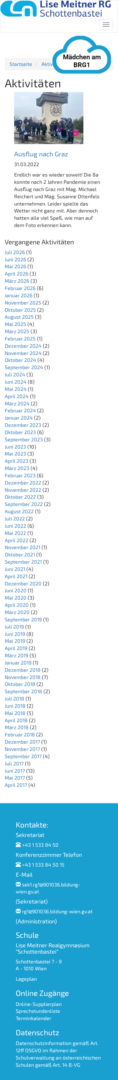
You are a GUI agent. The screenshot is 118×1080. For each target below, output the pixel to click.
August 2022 (19, 511)
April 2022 (16, 540)
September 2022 (24, 504)
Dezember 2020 (23, 583)
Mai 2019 (15, 641)
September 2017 (23, 756)
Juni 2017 (15, 771)
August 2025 (19, 317)
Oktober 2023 (20, 432)
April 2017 (16, 785)
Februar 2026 (20, 288)
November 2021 (22, 547)
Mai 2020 (15, 598)
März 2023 (17, 468)
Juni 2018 (15, 706)
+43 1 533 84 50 (40, 845)
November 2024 (23, 353)
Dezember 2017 (22, 742)
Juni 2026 (15, 259)
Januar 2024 (19, 418)
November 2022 (23, 490)
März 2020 (17, 612)
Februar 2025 (20, 338)
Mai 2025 (15, 324)
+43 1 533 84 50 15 (43, 865)
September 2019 (23, 619)
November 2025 (23, 302)
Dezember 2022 (23, 482)
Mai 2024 (15, 389)
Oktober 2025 (20, 310)
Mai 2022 (15, 533)
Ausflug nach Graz (41, 154)
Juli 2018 (14, 698)
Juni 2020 (15, 590)
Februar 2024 (20, 410)
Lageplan (26, 979)
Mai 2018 (15, 713)
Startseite (20, 64)
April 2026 (16, 273)
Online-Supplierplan (39, 1004)
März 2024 (17, 403)
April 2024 (17, 396)
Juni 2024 (15, 382)
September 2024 (24, 367)
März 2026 (17, 281)
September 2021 (23, 562)
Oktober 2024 (20, 360)
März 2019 (16, 655)
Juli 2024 (15, 374)
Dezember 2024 (23, 346)
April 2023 (16, 461)
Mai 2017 (15, 778)
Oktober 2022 (20, 497)
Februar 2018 (20, 734)
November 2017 (22, 749)
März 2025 (17, 331)
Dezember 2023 (23, 425)
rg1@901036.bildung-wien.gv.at (57, 911)
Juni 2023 (15, 447)
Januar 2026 (18, 295)
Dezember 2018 (23, 670)
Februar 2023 (20, 475)
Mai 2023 (15, 453)
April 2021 (16, 576)
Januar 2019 (18, 662)
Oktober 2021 (20, 554)
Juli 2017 (14, 763)
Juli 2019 (14, 627)
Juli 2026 (15, 252)
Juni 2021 (15, 569)
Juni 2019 (15, 634)
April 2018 (16, 720)
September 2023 (24, 439)
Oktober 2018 (20, 684)
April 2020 (17, 605)
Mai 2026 (15, 266)
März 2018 (17, 727)
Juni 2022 (15, 526)
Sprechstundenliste (38, 1011)
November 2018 (23, 677)
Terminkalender (33, 1018)
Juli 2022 (15, 518)
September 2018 (23, 691)
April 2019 (16, 648)
